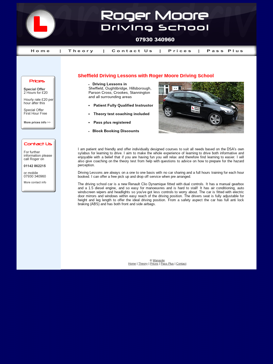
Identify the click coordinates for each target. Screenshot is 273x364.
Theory (143, 263)
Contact (181, 263)
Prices (154, 263)
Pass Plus (167, 263)
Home (132, 263)
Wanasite (159, 260)
